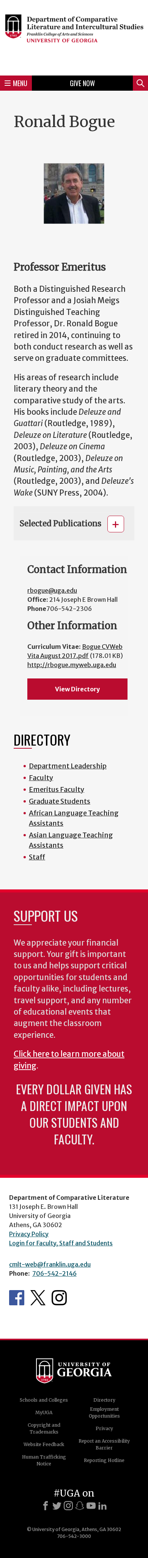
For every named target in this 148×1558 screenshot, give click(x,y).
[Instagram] (68, 1505)
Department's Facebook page (16, 1297)
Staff (37, 857)
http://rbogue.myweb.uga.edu (71, 665)
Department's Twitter (38, 1297)
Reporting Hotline (104, 1460)
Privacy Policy (29, 1234)
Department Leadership (68, 766)
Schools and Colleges (44, 1400)
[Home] (74, 37)
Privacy (104, 1428)
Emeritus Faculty (56, 789)
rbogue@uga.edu (52, 590)
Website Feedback (44, 1444)
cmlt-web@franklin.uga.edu (50, 1264)
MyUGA (43, 1412)
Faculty (41, 777)
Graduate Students (59, 801)
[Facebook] (45, 1505)
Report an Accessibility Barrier (104, 1444)
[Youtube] (91, 1505)
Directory (104, 1400)
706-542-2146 (54, 1273)
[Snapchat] (79, 1505)
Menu (20, 83)
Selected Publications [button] (60, 523)
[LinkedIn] (102, 1505)
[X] (56, 1505)
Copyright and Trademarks (44, 1428)
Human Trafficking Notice (44, 1460)
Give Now (82, 83)
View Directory (77, 689)
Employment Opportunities (104, 1412)
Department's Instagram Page (59, 1297)
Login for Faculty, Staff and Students (61, 1243)
